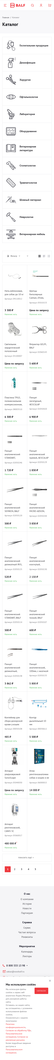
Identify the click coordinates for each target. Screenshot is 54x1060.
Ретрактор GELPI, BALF (38, 346)
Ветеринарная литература (28, 148)
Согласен (41, 991)
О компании (27, 899)
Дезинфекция (27, 62)
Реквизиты (27, 937)
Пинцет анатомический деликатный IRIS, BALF (13, 561)
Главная (5, 17)
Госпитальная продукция (34, 45)
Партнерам (27, 913)
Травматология (28, 182)
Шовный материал (30, 199)
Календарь (27, 951)
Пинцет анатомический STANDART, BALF (13, 614)
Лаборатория (27, 114)
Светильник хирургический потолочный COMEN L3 (12, 348)
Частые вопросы (27, 932)
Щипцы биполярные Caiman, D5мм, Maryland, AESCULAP (36, 294)
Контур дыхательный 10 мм (37, 721)
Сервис (27, 927)
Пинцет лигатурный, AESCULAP (35, 401)
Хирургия (25, 79)
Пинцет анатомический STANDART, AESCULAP (12, 454)
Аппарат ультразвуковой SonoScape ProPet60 (12, 774)
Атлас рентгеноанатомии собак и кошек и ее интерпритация (39, 774)
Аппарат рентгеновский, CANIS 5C (12, 827)
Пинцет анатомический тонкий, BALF (37, 614)
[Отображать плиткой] (39, 256)
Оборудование (28, 131)
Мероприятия (27, 946)
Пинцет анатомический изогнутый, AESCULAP (37, 561)
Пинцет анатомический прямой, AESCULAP (39, 454)
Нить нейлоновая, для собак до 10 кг (14, 292)
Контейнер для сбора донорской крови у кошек (13, 721)
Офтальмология (29, 97)
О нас (27, 893)
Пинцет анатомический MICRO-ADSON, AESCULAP (37, 508)
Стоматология (28, 165)
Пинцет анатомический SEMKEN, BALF (12, 507)
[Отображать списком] (44, 256)
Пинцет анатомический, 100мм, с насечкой (38, 667)
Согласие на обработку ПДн (18, 1030)
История (27, 903)
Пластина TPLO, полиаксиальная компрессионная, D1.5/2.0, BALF (13, 401)
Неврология (26, 217)
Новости (27, 908)
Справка (27, 922)
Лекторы (27, 956)
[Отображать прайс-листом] (49, 256)
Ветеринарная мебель (32, 234)
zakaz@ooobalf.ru (15, 971)
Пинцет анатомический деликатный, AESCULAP (12, 668)
